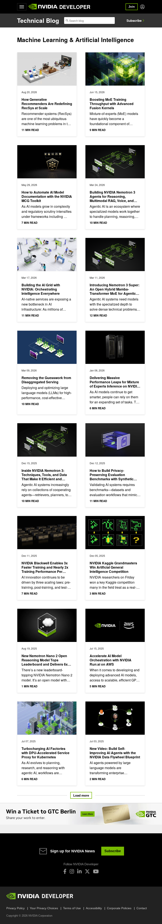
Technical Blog (38, 20)
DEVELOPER (74, 7)
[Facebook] (64, 871)
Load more (81, 795)
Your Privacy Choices (44, 908)
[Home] (43, 7)
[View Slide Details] (81, 814)
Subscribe (134, 20)
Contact (141, 908)
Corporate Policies (119, 908)
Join (131, 6)
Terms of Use (72, 908)
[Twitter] (87, 871)
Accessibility (94, 908)
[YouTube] (96, 871)
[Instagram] (72, 871)
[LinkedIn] (79, 871)
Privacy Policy (15, 908)
